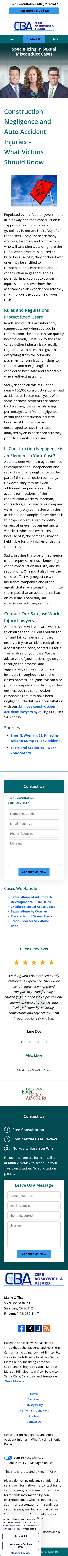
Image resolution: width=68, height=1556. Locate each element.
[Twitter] (30, 1328)
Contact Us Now (34, 872)
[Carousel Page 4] (46, 1042)
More (56, 39)
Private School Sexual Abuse (31, 916)
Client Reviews (34, 949)
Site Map (34, 1416)
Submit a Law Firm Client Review (34, 1070)
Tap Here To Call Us (34, 11)
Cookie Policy (16, 1463)
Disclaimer (34, 1399)
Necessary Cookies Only (20, 1545)
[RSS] (46, 1328)
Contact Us (34, 39)
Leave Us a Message (34, 1185)
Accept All (21, 1536)
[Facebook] (21, 1328)
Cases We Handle (20, 888)
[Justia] (38, 1328)
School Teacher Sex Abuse (30, 921)
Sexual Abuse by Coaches (29, 911)
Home (11, 39)
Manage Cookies (41, 1463)
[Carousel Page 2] (30, 1042)
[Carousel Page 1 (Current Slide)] (21, 1042)
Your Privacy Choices (28, 1458)
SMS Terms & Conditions (34, 1410)
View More (34, 1055)
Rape (14, 926)
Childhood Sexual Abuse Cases (33, 907)
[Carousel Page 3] (38, 1042)
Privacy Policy (34, 1405)
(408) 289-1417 (28, 1313)
